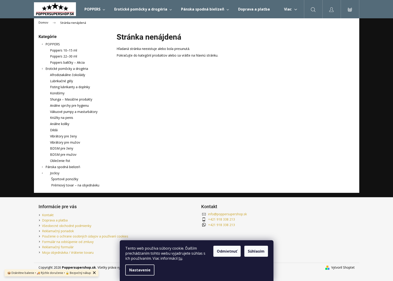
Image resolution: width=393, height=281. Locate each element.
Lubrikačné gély (61, 81)
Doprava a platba (55, 220)
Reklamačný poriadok (58, 231)
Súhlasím (256, 251)
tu (180, 258)
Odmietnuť (227, 251)
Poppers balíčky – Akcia (67, 62)
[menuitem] (95, 9)
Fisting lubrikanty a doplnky (70, 87)
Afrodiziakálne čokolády (67, 75)
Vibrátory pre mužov (65, 142)
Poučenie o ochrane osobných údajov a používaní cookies (85, 236)
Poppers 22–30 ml (63, 56)
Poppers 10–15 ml (63, 50)
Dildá (54, 130)
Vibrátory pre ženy (63, 136)
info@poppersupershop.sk (227, 214)
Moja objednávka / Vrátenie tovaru (68, 252)
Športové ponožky (64, 179)
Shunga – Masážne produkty (71, 99)
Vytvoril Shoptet (343, 267)
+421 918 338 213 (221, 219)
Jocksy (54, 173)
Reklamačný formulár (58, 247)
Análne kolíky (59, 124)
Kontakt (48, 215)
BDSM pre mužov (63, 154)
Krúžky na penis (61, 117)
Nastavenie (140, 270)
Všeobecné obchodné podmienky (66, 226)
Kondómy (57, 93)
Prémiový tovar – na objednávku (75, 185)
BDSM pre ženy (61, 148)
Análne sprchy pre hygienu (69, 105)
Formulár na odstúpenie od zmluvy (68, 242)
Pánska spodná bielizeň (62, 167)
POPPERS (52, 44)
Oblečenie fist (60, 160)
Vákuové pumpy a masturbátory (74, 111)
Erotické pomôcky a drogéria (66, 68)
